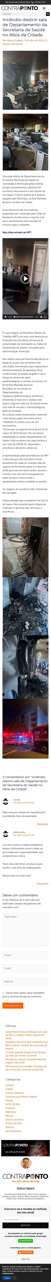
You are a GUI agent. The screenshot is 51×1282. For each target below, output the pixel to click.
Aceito (7, 1278)
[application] (25, 278)
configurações (7, 1273)
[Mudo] (41, 317)
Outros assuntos (14, 1119)
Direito (9, 1100)
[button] (44, 8)
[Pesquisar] (48, 14)
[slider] (23, 317)
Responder (43, 824)
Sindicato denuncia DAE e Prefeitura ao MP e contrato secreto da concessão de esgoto (27, 1045)
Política (10, 1127)
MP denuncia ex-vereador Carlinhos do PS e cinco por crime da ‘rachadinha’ (26, 1068)
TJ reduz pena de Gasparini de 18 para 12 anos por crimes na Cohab (26, 1054)
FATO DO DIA (13, 1104)
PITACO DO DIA (14, 1123)
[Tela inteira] (45, 317)
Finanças (10, 1108)
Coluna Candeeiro (15, 1092)
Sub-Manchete (13, 1131)
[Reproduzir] (5, 317)
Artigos (10, 1085)
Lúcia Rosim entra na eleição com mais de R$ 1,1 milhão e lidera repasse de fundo (27, 1035)
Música (9, 1115)
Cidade (9, 1089)
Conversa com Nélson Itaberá (21, 1096)
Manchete (11, 1111)
